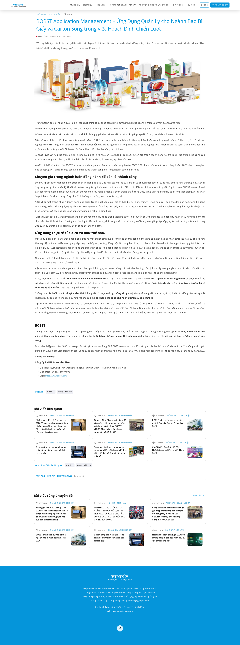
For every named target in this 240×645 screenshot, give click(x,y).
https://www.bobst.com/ (56, 375)
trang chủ (75, 5)
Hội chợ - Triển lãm (117, 503)
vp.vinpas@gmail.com (122, 611)
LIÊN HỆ (204, 5)
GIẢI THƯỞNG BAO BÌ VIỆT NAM (123, 5)
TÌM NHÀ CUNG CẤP (220, 5)
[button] (89, 5)
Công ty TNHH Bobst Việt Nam (57, 36)
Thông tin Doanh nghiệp (48, 14)
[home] (18, 5)
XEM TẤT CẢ (198, 495)
